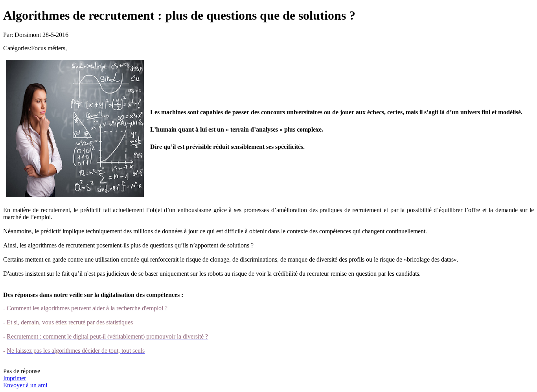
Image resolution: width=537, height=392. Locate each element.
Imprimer (14, 378)
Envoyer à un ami (25, 385)
